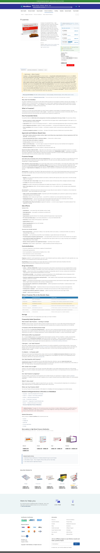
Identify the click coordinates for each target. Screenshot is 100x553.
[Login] (76, 6)
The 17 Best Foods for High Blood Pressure (33, 461)
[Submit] (71, 7)
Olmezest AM (41, 356)
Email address (55, 543)
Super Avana (62, 483)
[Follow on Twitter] (27, 536)
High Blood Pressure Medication (52, 45)
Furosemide (34, 303)
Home (22, 14)
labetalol (72, 375)
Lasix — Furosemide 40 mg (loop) (30, 399)
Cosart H (43, 346)
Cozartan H (47, 346)
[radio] (63, 54)
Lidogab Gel (25, 420)
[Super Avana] (62, 477)
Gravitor (24, 418)
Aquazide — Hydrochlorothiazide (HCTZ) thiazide (33, 393)
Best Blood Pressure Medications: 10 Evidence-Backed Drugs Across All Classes (40, 457)
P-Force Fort (38, 483)
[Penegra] (25, 477)
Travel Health (75, 10)
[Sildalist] (74, 477)
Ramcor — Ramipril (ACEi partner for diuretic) (32, 402)
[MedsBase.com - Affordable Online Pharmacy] (25, 6)
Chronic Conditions (48, 10)
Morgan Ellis (72, 23)
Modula (50, 483)
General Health (68, 10)
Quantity (62, 56)
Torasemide (34, 305)
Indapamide (34, 301)
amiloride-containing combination (60, 340)
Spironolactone (35, 307)
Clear (79, 52)
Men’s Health (23, 10)
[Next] (79, 481)
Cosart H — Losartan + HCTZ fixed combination (33, 395)
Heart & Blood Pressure (47, 14)
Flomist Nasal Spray (27, 424)
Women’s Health (31, 10)
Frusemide (44, 47)
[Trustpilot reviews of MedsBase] (25, 520)
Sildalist (74, 483)
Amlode (24, 426)
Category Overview (28, 14)
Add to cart (70, 65)
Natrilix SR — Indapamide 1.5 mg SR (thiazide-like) (33, 401)
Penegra (25, 483)
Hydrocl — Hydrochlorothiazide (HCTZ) (31, 397)
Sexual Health (39, 10)
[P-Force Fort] (37, 477)
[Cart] (79, 6)
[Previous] (20, 481)
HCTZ (33, 299)
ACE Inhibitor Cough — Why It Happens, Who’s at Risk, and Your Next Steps (39, 459)
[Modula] (50, 477)
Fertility (56, 10)
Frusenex (47, 47)
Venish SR (25, 422)
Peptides (61, 10)
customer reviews (70, 94)
